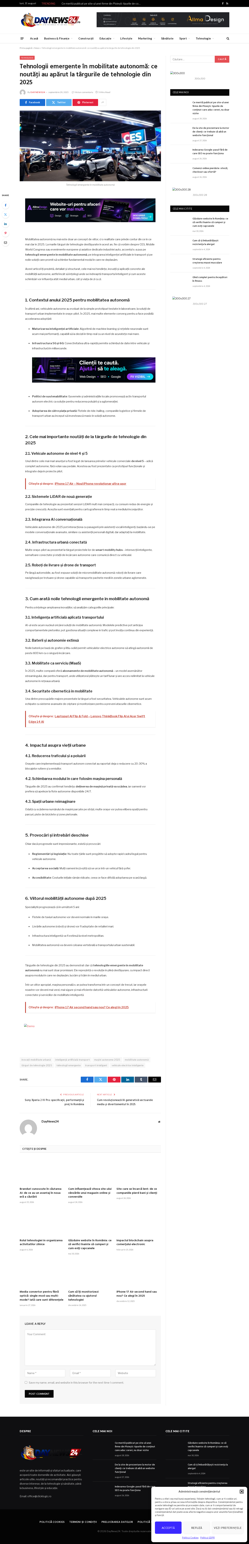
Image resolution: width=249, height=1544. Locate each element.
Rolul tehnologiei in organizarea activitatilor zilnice (41, 1243)
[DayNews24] (50, 20)
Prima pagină (26, 48)
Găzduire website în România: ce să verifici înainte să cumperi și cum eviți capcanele (90, 1245)
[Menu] (22, 38)
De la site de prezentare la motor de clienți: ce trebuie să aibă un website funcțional (210, 131)
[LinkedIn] (5, 223)
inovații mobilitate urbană (36, 1059)
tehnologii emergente (69, 1065)
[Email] (5, 242)
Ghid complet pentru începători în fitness (209, 279)
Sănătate (167, 38)
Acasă (34, 38)
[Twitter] (5, 214)
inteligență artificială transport (72, 1059)
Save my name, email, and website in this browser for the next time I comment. (76, 1382)
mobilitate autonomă (137, 1059)
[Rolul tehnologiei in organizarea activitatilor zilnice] (42, 1222)
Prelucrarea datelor (117, 1521)
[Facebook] (5, 205)
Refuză (196, 1527)
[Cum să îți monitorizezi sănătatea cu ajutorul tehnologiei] (90, 1274)
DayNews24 (37, 92)
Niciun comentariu (84, 92)
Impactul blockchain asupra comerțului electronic (134, 1243)
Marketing (145, 38)
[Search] (227, 38)
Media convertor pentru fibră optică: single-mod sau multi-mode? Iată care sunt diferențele (41, 1296)
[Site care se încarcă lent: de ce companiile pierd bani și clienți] (138, 1171)
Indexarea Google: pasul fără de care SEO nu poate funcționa (209, 151)
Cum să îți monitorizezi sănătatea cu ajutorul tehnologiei (83, 1296)
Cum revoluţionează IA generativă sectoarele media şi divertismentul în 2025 (125, 1102)
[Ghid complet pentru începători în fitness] (179, 281)
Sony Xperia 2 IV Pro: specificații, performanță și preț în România (54, 1102)
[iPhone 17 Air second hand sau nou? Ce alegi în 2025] (138, 1274)
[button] (242, 1491)
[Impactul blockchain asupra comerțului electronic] (138, 1222)
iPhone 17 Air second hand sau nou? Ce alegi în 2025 (136, 1294)
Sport (183, 38)
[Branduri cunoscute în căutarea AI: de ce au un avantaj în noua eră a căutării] (42, 1171)
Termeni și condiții (83, 1521)
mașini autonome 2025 (107, 1059)
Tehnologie (203, 38)
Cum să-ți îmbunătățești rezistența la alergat (205, 242)
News (37, 48)
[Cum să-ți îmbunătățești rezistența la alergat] (179, 245)
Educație (105, 38)
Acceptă (168, 1527)
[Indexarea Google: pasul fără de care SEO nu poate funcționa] (179, 154)
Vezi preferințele (228, 1527)
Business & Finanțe (56, 38)
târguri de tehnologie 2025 (37, 1065)
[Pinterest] (5, 233)
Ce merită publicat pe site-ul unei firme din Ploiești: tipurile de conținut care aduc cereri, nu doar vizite (103, 3)
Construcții (86, 38)
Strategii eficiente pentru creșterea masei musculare (207, 261)
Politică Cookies (190, 1537)
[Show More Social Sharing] (102, 102)
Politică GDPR (207, 1537)
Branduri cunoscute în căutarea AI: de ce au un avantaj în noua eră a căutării (40, 1193)
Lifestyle (126, 38)
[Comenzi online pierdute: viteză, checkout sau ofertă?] (179, 172)
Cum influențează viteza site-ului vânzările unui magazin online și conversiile (90, 1193)
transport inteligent (96, 1065)
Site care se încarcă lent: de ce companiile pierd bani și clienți (136, 1191)
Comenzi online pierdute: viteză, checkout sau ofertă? (210, 170)
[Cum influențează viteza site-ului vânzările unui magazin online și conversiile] (90, 1171)
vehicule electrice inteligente (128, 1065)
